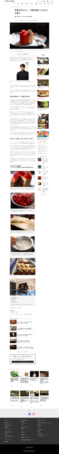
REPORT (22, 429)
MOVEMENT (22, 421)
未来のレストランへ (23, 423)
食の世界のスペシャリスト (8, 424)
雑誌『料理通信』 (40, 425)
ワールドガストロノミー (24, 422)
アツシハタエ (17, 20)
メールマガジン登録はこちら (22, 361)
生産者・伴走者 (6, 426)
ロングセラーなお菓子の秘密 (32, 20)
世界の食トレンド (7, 433)
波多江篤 (22, 20)
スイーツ (26, 20)
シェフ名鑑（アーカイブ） (8, 429)
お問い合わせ (39, 427)
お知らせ (39, 426)
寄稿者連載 (6, 427)
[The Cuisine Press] (9, 1)
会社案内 (39, 424)
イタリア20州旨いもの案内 (8, 435)
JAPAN (5, 434)
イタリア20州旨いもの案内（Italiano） (9, 436)
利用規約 (39, 431)
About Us (37, 1)
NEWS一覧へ (43, 194)
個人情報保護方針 (40, 432)
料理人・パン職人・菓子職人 (8, 425)
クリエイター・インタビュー (8, 428)
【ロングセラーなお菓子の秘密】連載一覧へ (22, 351)
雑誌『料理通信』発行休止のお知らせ (42, 153)
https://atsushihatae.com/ (14, 302)
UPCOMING (22, 428)
